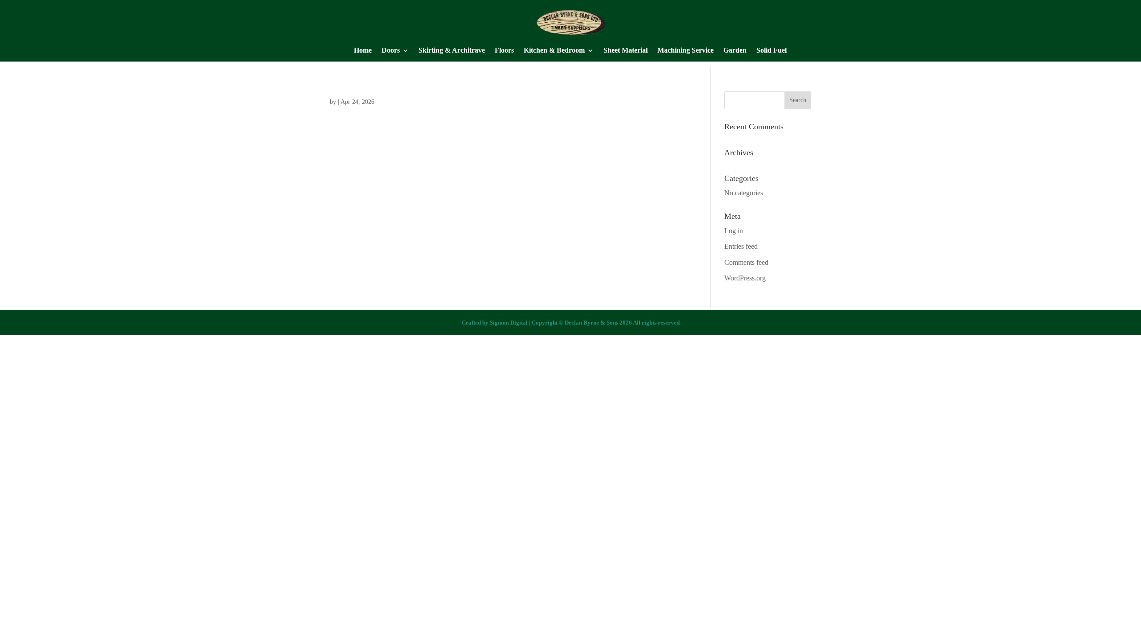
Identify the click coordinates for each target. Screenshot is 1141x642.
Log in (733, 231)
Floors (504, 50)
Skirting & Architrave (452, 50)
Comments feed (746, 262)
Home (363, 50)
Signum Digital (509, 322)
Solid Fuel (771, 50)
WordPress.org (745, 278)
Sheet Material (625, 50)
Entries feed (741, 246)
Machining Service (685, 50)
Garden (735, 50)
